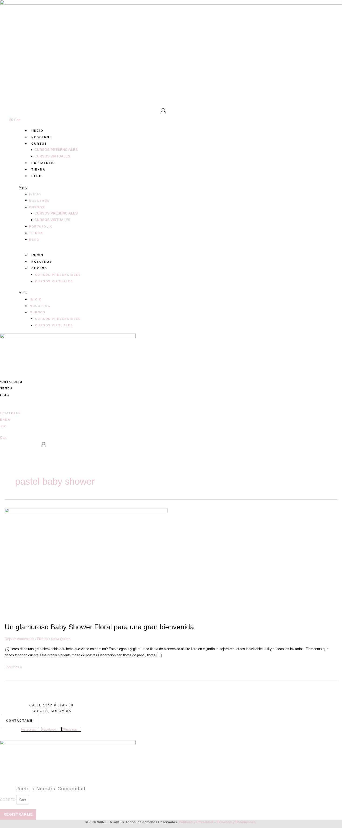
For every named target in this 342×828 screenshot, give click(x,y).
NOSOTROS (41, 137)
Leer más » (13, 666)
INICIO (37, 130)
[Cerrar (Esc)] (337, 5)
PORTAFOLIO (43, 163)
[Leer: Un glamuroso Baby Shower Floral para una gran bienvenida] (86, 562)
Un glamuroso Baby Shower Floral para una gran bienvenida (99, 627)
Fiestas (42, 639)
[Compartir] (327, 5)
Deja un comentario (19, 639)
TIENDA (38, 169)
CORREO (8, 800)
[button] (180, 187)
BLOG (36, 176)
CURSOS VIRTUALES (52, 156)
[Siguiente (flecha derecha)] (334, 414)
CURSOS (39, 143)
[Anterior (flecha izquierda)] (8, 414)
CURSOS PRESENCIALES (56, 150)
